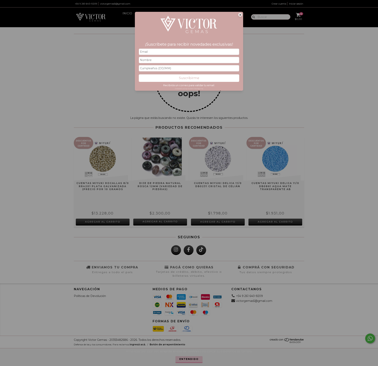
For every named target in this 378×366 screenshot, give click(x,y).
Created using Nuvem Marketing (189, 89)
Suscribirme (189, 78)
